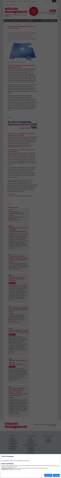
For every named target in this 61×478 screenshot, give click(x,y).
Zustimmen (48, 475)
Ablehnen (56, 475)
